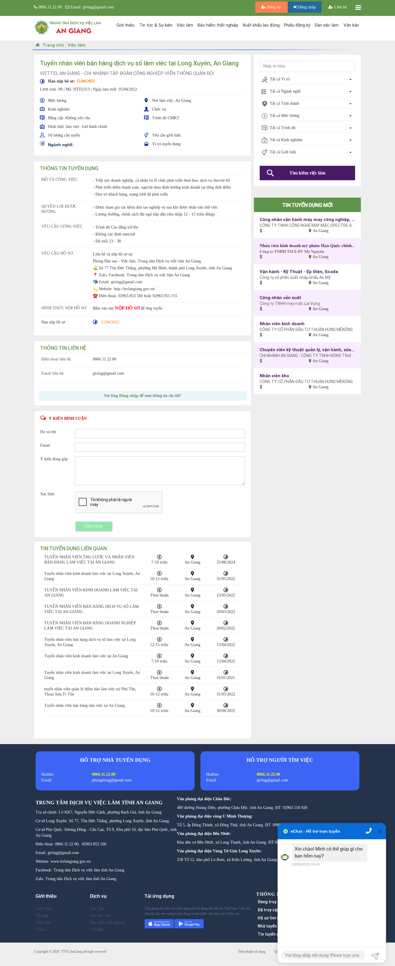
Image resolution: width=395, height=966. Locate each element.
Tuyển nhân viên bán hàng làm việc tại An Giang (84, 705)
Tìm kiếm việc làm (307, 172)
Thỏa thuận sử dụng (251, 952)
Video (40, 929)
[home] (68, 27)
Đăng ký (274, 7)
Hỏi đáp (42, 915)
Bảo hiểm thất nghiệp (218, 25)
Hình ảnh (43, 922)
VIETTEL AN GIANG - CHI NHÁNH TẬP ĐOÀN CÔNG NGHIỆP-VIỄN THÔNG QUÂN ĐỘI (127, 73)
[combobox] (307, 79)
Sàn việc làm (327, 25)
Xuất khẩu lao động (261, 25)
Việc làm (185, 25)
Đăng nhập (306, 7)
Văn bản (351, 25)
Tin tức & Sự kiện (155, 25)
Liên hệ (340, 7)
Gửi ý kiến (93, 526)
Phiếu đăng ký (297, 25)
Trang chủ (52, 45)
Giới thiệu (125, 25)
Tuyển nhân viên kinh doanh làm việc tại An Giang (86, 656)
